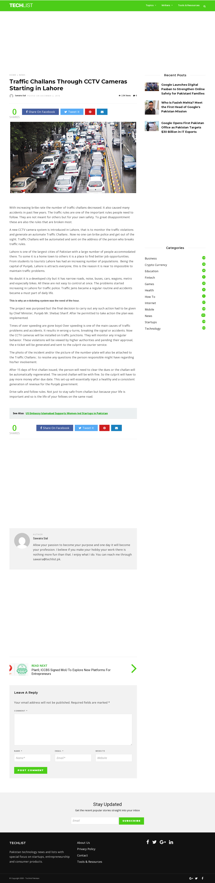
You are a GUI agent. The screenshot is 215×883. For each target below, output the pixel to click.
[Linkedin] (171, 842)
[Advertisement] (107, 39)
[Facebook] (147, 842)
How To (150, 297)
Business (151, 258)
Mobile (149, 309)
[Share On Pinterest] (90, 112)
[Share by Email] (102, 112)
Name (18, 751)
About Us (83, 843)
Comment (21, 711)
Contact (82, 855)
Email (59, 751)
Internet (150, 303)
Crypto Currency (156, 265)
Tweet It (73, 112)
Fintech (150, 277)
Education (151, 271)
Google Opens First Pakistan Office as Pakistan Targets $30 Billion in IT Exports (182, 127)
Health (149, 290)
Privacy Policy (86, 849)
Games (149, 284)
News (22, 75)
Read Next (39, 665)
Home (12, 75)
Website (100, 751)
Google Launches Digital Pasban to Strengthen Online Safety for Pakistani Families (183, 89)
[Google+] (163, 842)
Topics (150, 5)
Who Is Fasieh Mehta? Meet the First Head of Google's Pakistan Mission (181, 107)
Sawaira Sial (20, 95)
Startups (151, 322)
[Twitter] (154, 842)
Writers (165, 5)
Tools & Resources (189, 5)
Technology (153, 328)
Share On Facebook (42, 112)
